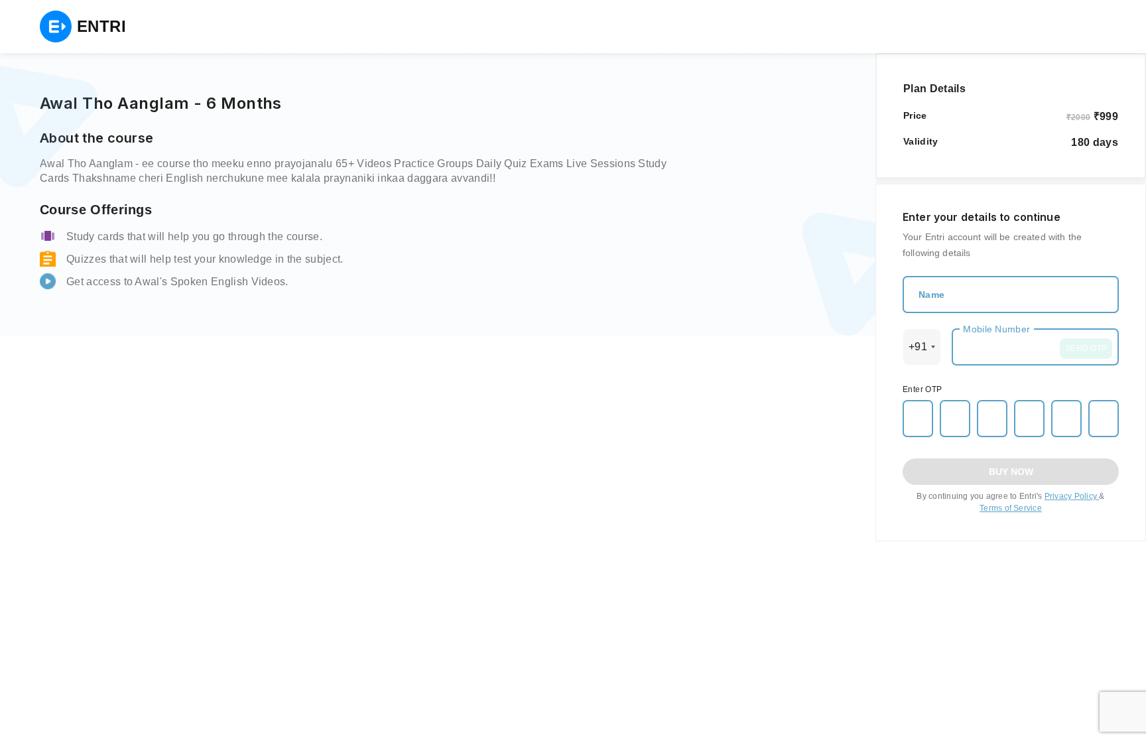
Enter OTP (922, 389)
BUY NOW (1011, 471)
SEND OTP (1086, 348)
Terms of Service (1011, 508)
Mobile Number (996, 329)
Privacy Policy (1072, 496)
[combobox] (921, 347)
